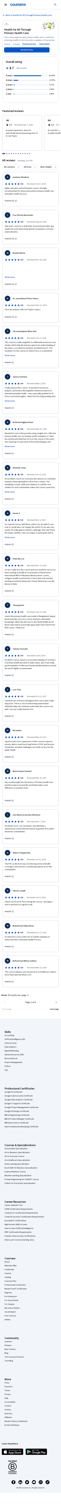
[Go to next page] (56, 1002)
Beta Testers (10, 1349)
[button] (15, 995)
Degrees (8, 1292)
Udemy (7, 1319)
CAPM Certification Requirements (19, 1209)
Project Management (13, 1062)
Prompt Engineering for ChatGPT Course (22, 1179)
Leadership (9, 1269)
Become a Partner (12, 1308)
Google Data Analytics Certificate (19, 1099)
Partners (8, 1345)
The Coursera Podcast (14, 1357)
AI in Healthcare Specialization (17, 1160)
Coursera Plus (10, 1281)
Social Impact (10, 1311)
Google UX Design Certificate (17, 1111)
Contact (8, 1405)
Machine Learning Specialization (18, 1175)
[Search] (55, 4)
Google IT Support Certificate (17, 1103)
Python (7, 1066)
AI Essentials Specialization (16, 1148)
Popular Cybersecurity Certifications (20, 1236)
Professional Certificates (15, 1285)
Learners (8, 1341)
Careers (8, 1273)
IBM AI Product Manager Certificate (19, 1119)
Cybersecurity (11, 1043)
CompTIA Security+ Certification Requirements (24, 1216)
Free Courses (10, 1315)
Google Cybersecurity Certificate (19, 1095)
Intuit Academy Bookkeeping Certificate (21, 1126)
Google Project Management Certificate (21, 1107)
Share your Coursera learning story (19, 1239)
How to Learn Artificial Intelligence (19, 1228)
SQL (6, 1070)
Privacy (8, 1394)
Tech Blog (9, 1360)
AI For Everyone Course (14, 1156)
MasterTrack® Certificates (16, 1288)
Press (7, 1382)
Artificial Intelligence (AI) (15, 1039)
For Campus (10, 1304)
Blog (6, 1353)
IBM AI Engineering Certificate (17, 1115)
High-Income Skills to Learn (16, 1224)
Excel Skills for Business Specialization (21, 1167)
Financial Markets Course (15, 1171)
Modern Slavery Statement (16, 1421)
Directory (8, 1413)
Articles (8, 1409)
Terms (7, 1390)
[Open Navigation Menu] (5, 4)
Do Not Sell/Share (12, 1425)
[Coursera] (18, 4)
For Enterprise (11, 1296)
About (7, 1261)
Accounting (9, 1035)
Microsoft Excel (11, 1058)
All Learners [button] (9, 167)
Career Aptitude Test (14, 1205)
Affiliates (8, 1417)
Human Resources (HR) (14, 1054)
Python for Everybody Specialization (20, 1183)
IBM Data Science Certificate (17, 1122)
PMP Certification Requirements (18, 1232)
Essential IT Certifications (15, 1220)
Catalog (8, 1277)
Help (6, 1398)
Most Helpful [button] (46, 167)
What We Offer (11, 1265)
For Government (11, 1300)
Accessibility (10, 1402)
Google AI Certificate (13, 1092)
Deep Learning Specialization (17, 1164)
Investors (9, 1386)
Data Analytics (10, 1047)
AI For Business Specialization (17, 1152)
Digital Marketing (12, 1050)
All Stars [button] (27, 167)
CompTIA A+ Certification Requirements (21, 1213)
